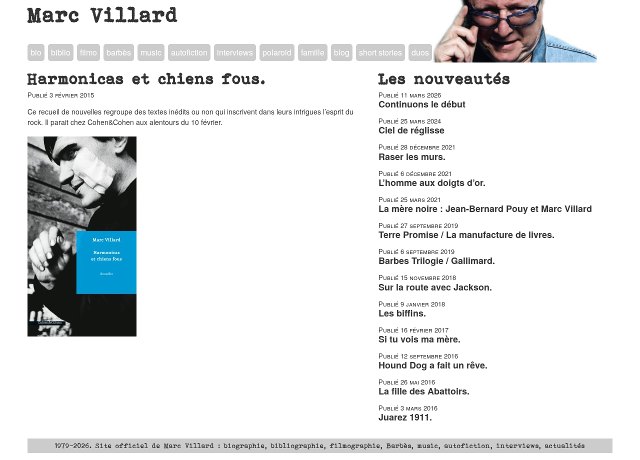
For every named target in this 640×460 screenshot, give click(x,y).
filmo (88, 52)
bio (36, 52)
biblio (60, 52)
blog (342, 52)
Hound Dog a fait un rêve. (433, 365)
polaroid (277, 52)
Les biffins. (402, 313)
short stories (380, 52)
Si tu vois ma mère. (419, 339)
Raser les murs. (412, 156)
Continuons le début (422, 104)
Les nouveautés (444, 79)
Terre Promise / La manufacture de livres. (466, 234)
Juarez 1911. (405, 417)
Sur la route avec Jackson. (435, 287)
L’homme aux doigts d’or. (432, 182)
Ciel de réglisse (411, 130)
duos (420, 52)
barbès (118, 52)
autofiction (189, 52)
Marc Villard (103, 14)
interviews (235, 52)
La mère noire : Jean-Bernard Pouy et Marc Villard (485, 208)
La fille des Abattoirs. (424, 391)
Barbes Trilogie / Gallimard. (436, 260)
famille (312, 52)
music (151, 52)
